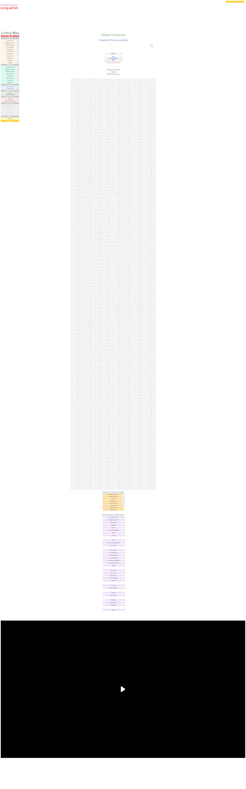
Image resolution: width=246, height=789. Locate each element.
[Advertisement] (123, 17)
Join (235, 1)
